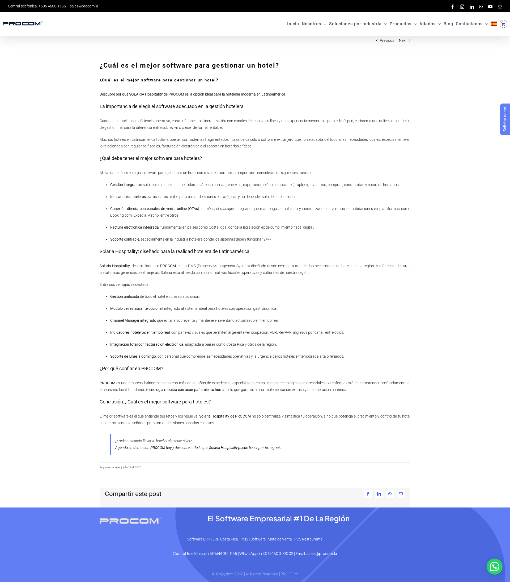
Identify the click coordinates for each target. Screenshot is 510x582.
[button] (495, 567)
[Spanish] (494, 24)
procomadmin (111, 467)
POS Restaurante (308, 539)
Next (403, 40)
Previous (387, 40)
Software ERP (198, 539)
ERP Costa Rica (225, 539)
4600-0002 (282, 553)
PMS (244, 539)
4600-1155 (227, 553)
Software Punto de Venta (271, 539)
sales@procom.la (84, 6)
